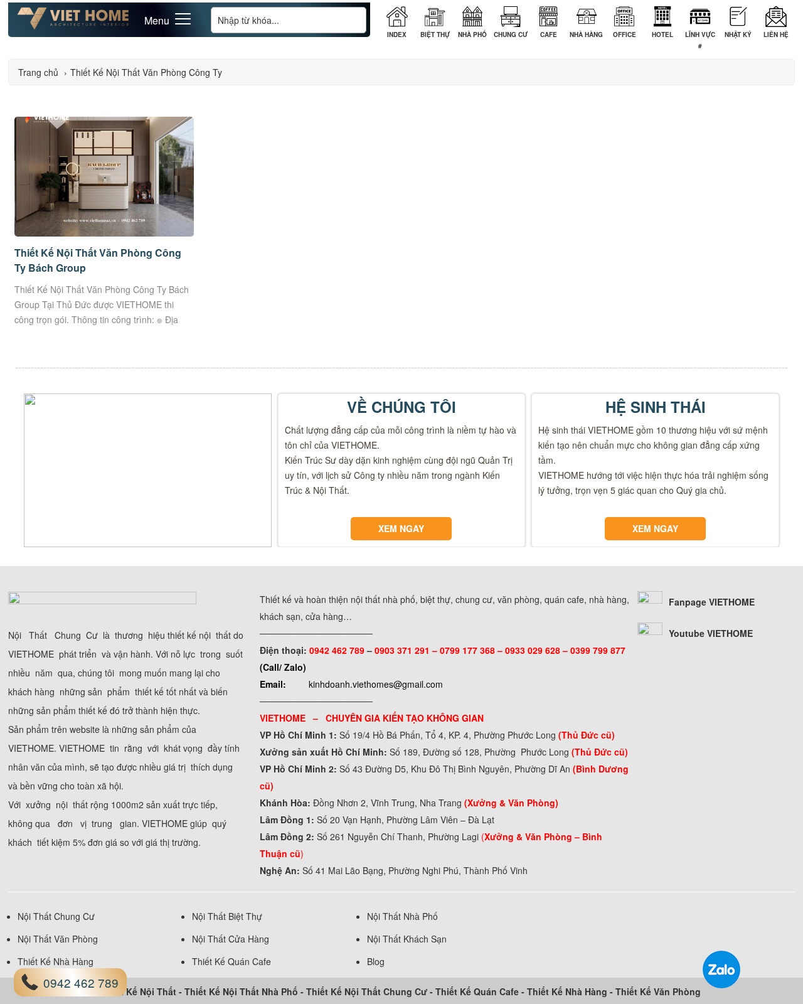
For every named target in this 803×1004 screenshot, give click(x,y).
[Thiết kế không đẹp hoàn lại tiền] (73, 26)
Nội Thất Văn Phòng (58, 938)
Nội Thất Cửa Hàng (230, 938)
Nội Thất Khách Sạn (407, 938)
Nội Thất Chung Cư (56, 916)
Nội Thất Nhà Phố (402, 916)
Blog (376, 961)
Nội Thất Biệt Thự (227, 916)
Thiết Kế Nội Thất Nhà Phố (241, 991)
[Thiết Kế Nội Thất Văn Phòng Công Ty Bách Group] (104, 233)
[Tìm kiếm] (353, 19)
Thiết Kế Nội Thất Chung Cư (366, 991)
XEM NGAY (401, 528)
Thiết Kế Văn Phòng (658, 991)
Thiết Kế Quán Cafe (231, 961)
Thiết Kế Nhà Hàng (55, 961)
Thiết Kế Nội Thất (139, 991)
